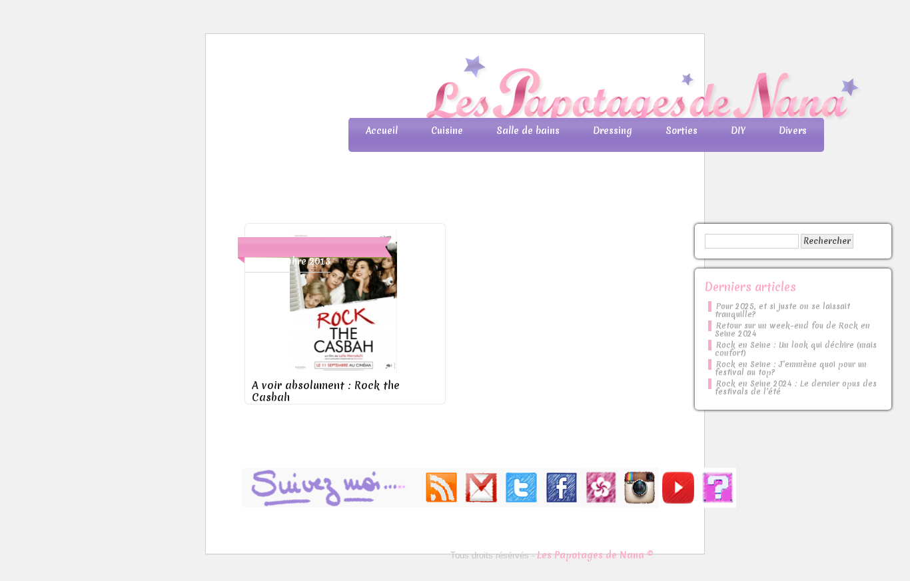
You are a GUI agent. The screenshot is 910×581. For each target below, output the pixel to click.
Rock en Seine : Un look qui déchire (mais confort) (796, 349)
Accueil (382, 131)
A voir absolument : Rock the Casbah (326, 391)
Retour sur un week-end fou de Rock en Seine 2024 (792, 329)
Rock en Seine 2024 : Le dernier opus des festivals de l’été (796, 387)
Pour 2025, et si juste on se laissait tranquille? (782, 310)
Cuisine (447, 131)
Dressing (612, 131)
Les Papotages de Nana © (595, 555)
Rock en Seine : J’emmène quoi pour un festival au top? (791, 368)
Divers (793, 131)
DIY (738, 131)
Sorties (681, 131)
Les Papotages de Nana (543, 90)
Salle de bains (528, 131)
